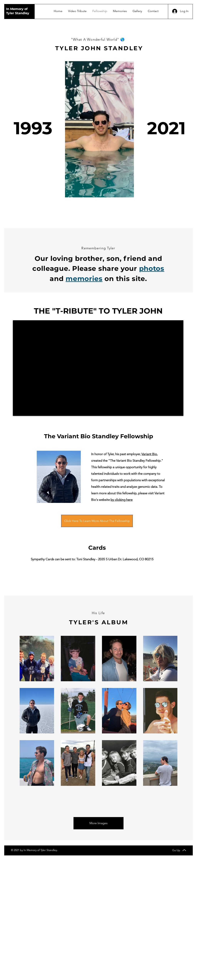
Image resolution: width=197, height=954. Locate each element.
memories (84, 278)
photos (151, 268)
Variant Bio (149, 454)
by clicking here (122, 500)
